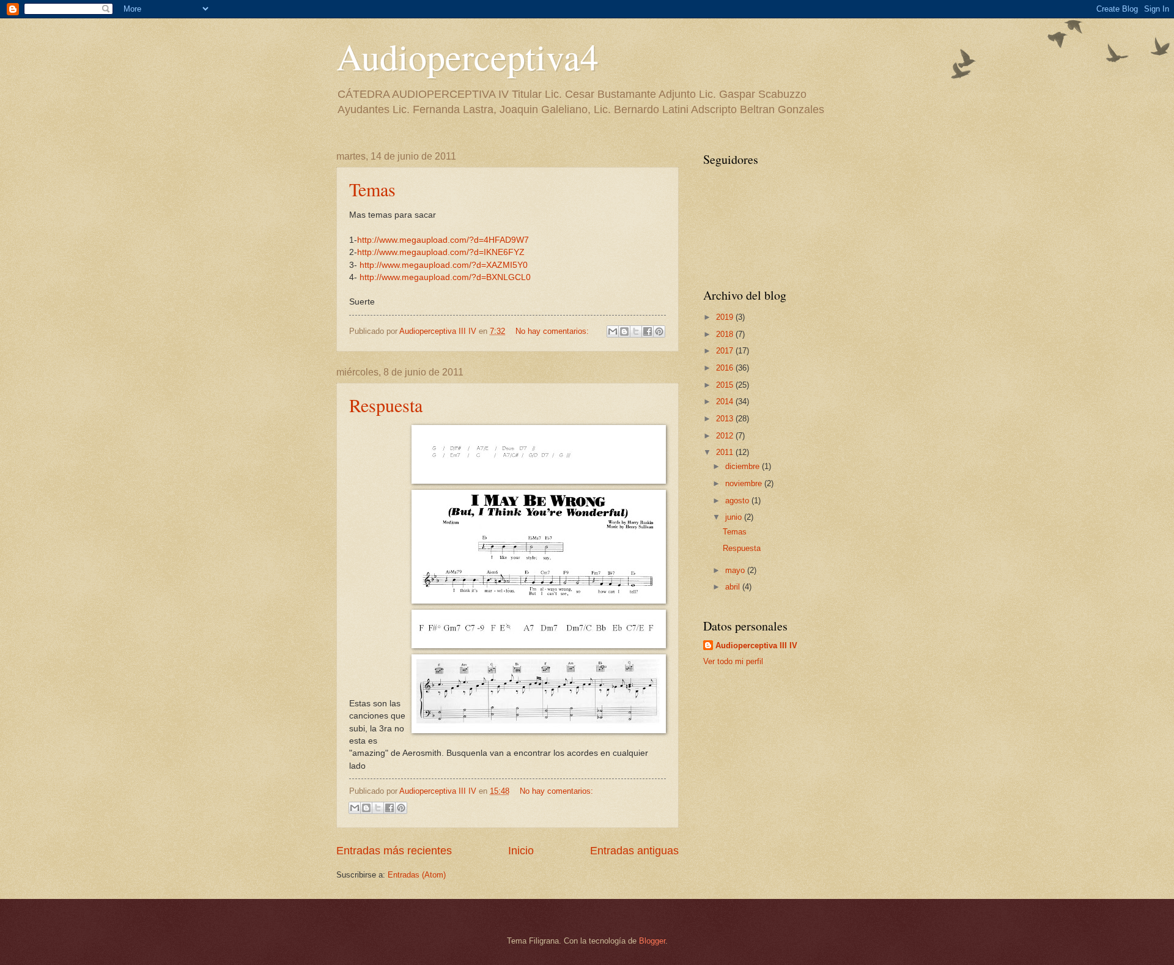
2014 (726, 401)
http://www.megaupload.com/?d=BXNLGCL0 (445, 277)
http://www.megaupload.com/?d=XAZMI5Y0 (444, 265)
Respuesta (386, 405)
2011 (726, 452)
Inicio (521, 851)
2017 (726, 350)
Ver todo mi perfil (733, 661)
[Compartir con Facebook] (647, 331)
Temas (372, 189)
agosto (738, 500)
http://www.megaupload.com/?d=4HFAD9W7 (443, 240)
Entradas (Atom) (417, 874)
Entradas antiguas (634, 851)
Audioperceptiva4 (467, 56)
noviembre (744, 483)
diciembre (743, 466)
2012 (726, 435)
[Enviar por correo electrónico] (613, 331)
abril (733, 586)
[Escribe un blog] (624, 331)
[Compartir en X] (636, 331)
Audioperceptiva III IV (756, 645)
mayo (736, 570)
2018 (726, 334)
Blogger (652, 940)
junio (734, 517)
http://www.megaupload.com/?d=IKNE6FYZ (441, 252)
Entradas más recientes (394, 851)
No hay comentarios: (553, 331)
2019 (726, 317)
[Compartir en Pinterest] (659, 331)
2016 (726, 367)
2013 (726, 418)
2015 (726, 385)
